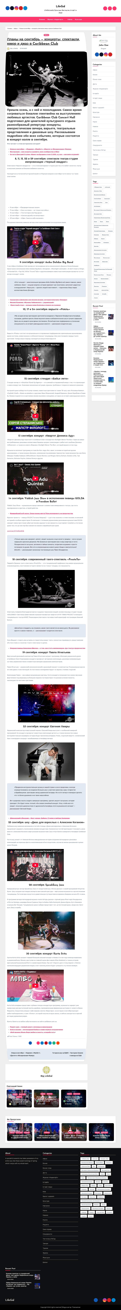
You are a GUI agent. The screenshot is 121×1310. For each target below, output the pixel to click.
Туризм (95, 159)
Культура (78, 19)
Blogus (64, 1307)
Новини (42, 19)
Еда (106, 202)
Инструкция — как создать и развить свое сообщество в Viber (34, 152)
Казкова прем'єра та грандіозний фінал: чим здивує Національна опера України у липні (19, 1275)
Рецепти (96, 136)
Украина (96, 234)
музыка (109, 274)
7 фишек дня (98, 187)
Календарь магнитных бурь (102, 217)
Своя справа (97, 141)
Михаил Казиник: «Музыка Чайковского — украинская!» (32, 302)
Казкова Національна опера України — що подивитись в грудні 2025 (99, 362)
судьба (104, 294)
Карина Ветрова (44, 1101)
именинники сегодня (100, 250)
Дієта (95, 84)
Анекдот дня (98, 191)
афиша (96, 238)
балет (103, 238)
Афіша (69, 19)
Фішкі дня (96, 169)
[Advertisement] (46, 192)
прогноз (96, 286)
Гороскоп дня (98, 202)
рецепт (96, 290)
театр (96, 297)
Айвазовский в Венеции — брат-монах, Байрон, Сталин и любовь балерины (40, 818)
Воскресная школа (99, 194)
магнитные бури (99, 274)
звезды (96, 246)
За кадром (97, 206)
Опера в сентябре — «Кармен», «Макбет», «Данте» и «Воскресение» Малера (40, 149)
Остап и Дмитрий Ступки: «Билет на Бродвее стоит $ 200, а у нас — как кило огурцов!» (44, 154)
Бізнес (95, 75)
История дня (98, 214)
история (96, 261)
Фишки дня (105, 234)
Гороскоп (107, 198)
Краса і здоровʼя (98, 108)
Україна (95, 164)
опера (96, 278)
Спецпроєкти (97, 145)
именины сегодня (99, 254)
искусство (106, 257)
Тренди (95, 155)
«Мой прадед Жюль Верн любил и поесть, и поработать (32, 1032)
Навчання (96, 117)
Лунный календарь (99, 231)
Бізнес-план (97, 79)
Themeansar (76, 1307)
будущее (106, 242)
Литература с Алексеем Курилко (101, 226)
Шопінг (95, 174)
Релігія (95, 131)
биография (97, 242)
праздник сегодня (99, 282)
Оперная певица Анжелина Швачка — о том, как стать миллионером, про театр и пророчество (47, 648)
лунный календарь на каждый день (103, 270)
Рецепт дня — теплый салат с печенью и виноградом (31, 1027)
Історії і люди (97, 98)
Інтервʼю (96, 93)
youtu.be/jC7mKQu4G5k (15, 531)
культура (105, 261)
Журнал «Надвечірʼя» (55, 19)
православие (105, 278)
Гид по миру (97, 198)
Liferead (107, 187)
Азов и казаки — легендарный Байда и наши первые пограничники (36, 1029)
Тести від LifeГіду (99, 150)
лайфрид (96, 265)
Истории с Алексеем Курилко (102, 210)
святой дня (105, 290)
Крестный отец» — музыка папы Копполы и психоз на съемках (36, 305)
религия (104, 286)
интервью (97, 257)
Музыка (110, 231)
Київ (94, 103)
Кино (101, 221)
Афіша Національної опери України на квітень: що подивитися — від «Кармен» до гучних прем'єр (100, 331)
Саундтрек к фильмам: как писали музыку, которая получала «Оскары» (38, 300)
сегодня (96, 294)
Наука (95, 122)
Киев (95, 221)
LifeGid (60, 6)
